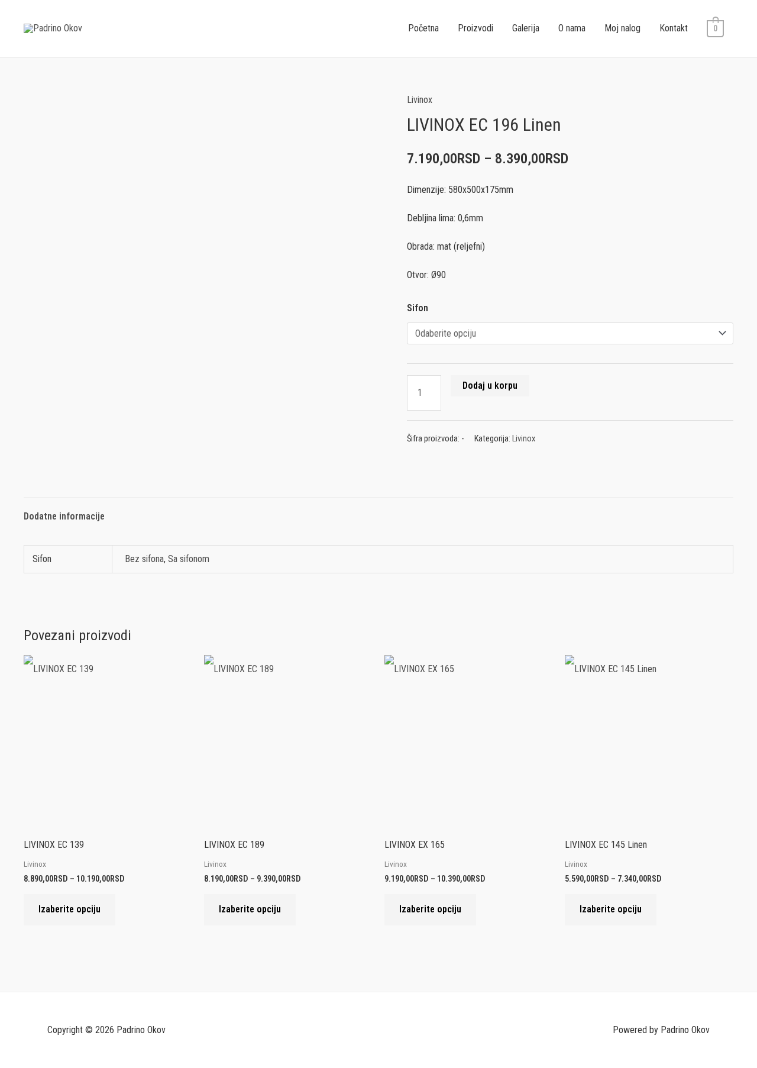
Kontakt (673, 28)
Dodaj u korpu (489, 385)
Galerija (525, 28)
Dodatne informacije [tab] (64, 516)
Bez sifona (144, 558)
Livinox (419, 99)
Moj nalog (622, 28)
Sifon (417, 308)
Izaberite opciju (69, 909)
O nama (571, 28)
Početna (423, 28)
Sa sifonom (188, 558)
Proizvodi (475, 28)
